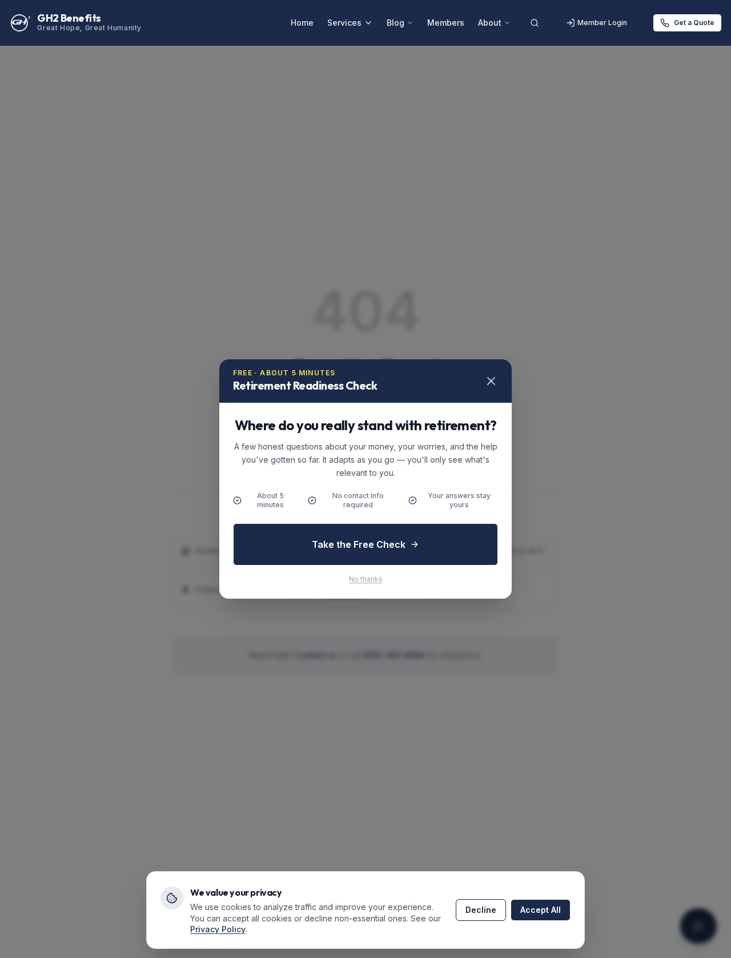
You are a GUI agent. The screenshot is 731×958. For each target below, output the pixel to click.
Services (344, 22)
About (489, 22)
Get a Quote (694, 22)
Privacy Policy (218, 929)
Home (302, 22)
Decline (480, 910)
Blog (395, 22)
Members (445, 22)
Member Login (602, 22)
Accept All (540, 910)
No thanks (366, 579)
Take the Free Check (358, 544)
